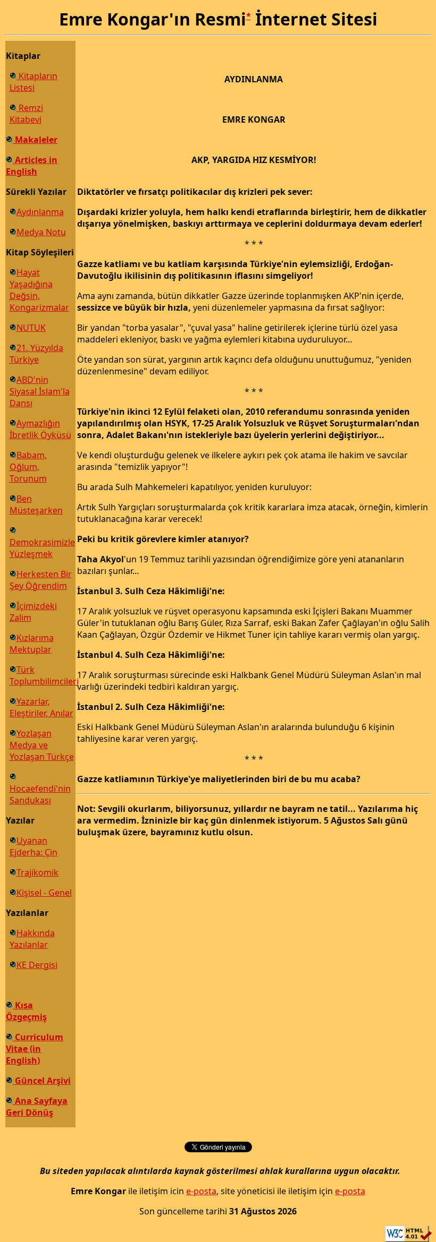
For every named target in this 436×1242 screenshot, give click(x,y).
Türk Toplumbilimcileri (44, 675)
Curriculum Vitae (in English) (34, 1048)
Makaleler (35, 139)
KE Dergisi (36, 965)
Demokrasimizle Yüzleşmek (42, 548)
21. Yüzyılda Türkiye (36, 353)
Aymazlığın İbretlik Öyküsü (40, 429)
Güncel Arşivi (42, 1080)
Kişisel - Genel (44, 892)
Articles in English (31, 165)
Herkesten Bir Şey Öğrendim (41, 580)
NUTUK (31, 327)
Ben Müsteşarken (36, 504)
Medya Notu (41, 232)
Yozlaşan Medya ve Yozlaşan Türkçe (42, 745)
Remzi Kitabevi (26, 113)
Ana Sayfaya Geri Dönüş (37, 1106)
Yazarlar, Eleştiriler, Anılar (41, 707)
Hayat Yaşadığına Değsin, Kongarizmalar (39, 290)
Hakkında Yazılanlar (32, 938)
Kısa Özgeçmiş (26, 1011)
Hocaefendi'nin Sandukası (40, 794)
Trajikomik (37, 872)
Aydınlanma (40, 212)
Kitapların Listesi (33, 81)
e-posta (201, 1191)
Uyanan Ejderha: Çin (33, 846)
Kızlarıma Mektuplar (32, 643)
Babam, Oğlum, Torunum (28, 466)
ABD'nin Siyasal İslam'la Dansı (40, 391)
